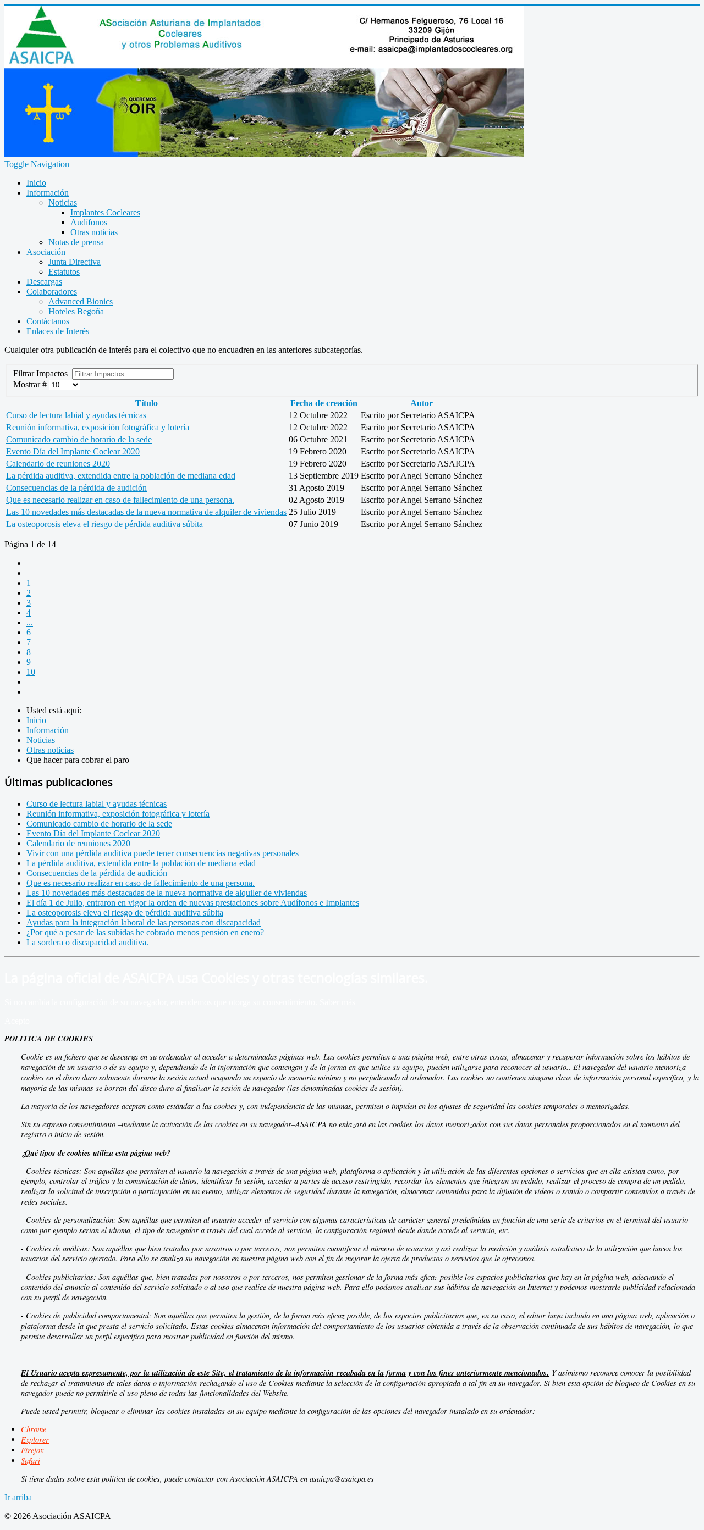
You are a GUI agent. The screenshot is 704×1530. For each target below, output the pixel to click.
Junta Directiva (74, 262)
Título (146, 403)
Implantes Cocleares (105, 212)
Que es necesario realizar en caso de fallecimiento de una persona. (120, 500)
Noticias (62, 202)
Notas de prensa (76, 242)
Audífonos (88, 222)
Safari (30, 1460)
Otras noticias (94, 232)
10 (30, 672)
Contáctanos (47, 321)
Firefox (32, 1450)
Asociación (45, 252)
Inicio (36, 182)
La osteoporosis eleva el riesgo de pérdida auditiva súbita (104, 524)
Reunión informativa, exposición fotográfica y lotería (97, 427)
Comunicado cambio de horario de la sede (79, 439)
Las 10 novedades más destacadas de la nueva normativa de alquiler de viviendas (146, 512)
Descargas (44, 281)
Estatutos (64, 271)
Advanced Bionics (80, 301)
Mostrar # (31, 384)
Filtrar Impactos (42, 373)
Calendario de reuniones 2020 (58, 463)
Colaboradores (51, 291)
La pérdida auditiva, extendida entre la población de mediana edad (120, 475)
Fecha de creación (324, 403)
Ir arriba (18, 1497)
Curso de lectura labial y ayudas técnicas (76, 415)
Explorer (35, 1439)
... (29, 622)
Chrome (33, 1429)
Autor (421, 403)
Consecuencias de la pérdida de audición (76, 487)
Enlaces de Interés (57, 331)
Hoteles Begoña (76, 311)
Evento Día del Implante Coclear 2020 (73, 451)
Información (47, 192)
